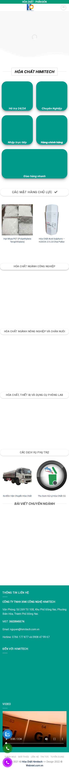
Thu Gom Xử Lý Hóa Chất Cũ (52, 495)
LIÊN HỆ (35, 757)
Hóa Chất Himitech (32, 761)
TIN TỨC (45, 757)
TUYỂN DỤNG (57, 757)
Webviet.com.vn (34, 765)
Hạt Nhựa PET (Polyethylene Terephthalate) (17, 240)
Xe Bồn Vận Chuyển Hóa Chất (17, 495)
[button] (63, 7)
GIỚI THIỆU (23, 757)
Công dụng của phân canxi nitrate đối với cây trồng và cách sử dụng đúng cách (34, 561)
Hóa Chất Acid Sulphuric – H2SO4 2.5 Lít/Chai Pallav (52, 240)
